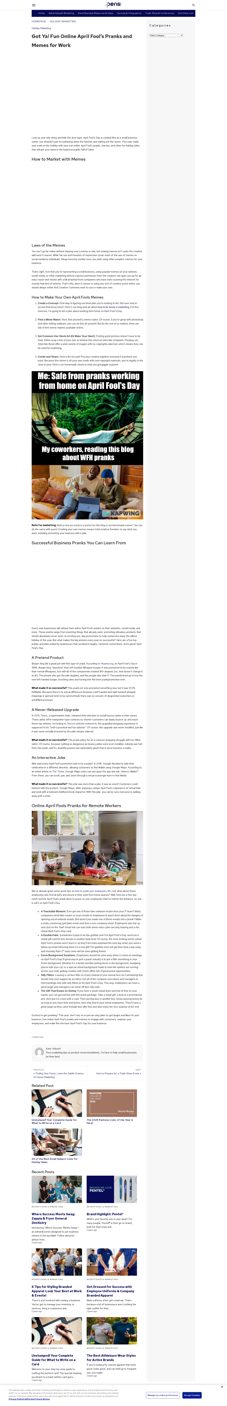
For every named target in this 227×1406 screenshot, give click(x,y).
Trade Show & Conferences (159, 13)
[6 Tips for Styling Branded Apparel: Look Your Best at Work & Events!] (57, 1262)
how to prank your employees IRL (93, 891)
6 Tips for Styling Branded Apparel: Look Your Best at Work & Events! (57, 1291)
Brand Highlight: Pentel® (105, 1214)
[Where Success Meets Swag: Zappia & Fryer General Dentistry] (57, 1189)
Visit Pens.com (185, 13)
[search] (193, 5)
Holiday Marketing (63, 21)
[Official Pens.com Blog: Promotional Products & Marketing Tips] (113, 5)
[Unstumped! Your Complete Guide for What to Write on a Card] (57, 1103)
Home (42, 13)
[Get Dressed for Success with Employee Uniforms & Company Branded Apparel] (112, 1262)
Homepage (39, 21)
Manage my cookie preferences (163, 1395)
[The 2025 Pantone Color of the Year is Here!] (112, 1103)
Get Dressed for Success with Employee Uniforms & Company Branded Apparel (110, 1291)
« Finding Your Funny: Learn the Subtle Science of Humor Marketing (58, 1073)
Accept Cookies (192, 1395)
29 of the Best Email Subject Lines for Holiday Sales (55, 1160)
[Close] (222, 1386)
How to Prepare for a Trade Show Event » (118, 1071)
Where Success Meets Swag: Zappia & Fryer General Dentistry (53, 1218)
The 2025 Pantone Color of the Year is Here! (110, 1121)
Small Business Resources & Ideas (95, 13)
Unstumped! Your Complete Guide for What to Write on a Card (54, 1121)
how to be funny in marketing (113, 307)
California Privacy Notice (36, 1399)
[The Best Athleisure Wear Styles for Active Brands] (112, 1330)
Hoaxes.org (107, 663)
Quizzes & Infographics (129, 13)
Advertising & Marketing (61, 13)
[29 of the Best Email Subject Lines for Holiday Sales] (57, 1142)
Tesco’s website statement (82, 723)
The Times (58, 771)
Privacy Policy (16, 1399)
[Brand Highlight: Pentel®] (112, 1189)
